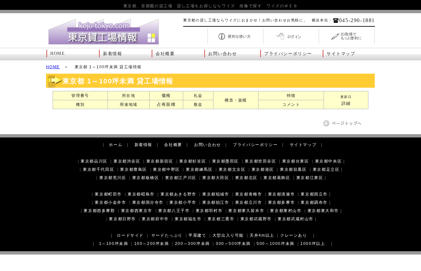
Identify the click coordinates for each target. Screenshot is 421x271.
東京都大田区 (215, 177)
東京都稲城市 (215, 194)
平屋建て (197, 235)
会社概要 (165, 53)
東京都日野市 (122, 219)
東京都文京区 (232, 169)
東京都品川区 (94, 161)
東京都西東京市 (136, 210)
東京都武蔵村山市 (295, 219)
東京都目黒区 (293, 169)
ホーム (115, 144)
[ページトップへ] (344, 125)
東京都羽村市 (209, 210)
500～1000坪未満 (275, 243)
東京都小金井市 (110, 202)
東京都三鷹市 (221, 219)
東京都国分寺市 (147, 202)
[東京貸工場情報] (103, 45)
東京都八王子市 (173, 210)
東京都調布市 (314, 202)
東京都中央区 (328, 161)
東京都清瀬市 (281, 194)
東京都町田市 (108, 194)
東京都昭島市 (141, 194)
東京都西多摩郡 (99, 210)
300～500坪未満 (233, 243)
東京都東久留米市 (246, 210)
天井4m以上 (262, 235)
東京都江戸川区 (180, 177)
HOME (57, 53)
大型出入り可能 (228, 235)
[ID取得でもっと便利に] (347, 43)
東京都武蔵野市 (256, 219)
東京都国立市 (314, 194)
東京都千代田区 (98, 169)
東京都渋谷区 (126, 161)
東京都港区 (263, 169)
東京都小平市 (182, 202)
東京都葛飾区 (276, 177)
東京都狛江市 (215, 202)
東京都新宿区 (159, 161)
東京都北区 (246, 177)
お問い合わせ (222, 53)
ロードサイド (130, 235)
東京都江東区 (309, 177)
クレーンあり (293, 235)
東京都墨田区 (225, 161)
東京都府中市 (155, 219)
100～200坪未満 (151, 243)
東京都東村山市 (285, 210)
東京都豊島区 (133, 169)
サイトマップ (341, 53)
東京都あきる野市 (178, 194)
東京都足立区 (326, 169)
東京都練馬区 (199, 169)
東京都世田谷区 (260, 161)
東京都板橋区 (145, 177)
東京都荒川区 (112, 177)
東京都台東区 (295, 161)
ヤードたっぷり (167, 235)
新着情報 (112, 53)
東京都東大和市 (323, 210)
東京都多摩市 (281, 202)
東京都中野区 (166, 169)
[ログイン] (291, 43)
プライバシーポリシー (288, 53)
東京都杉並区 (192, 161)
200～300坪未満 (192, 243)
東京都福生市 (188, 219)
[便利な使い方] (235, 43)
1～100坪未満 (113, 243)
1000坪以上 (312, 243)
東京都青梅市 (248, 194)
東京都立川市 (248, 202)
